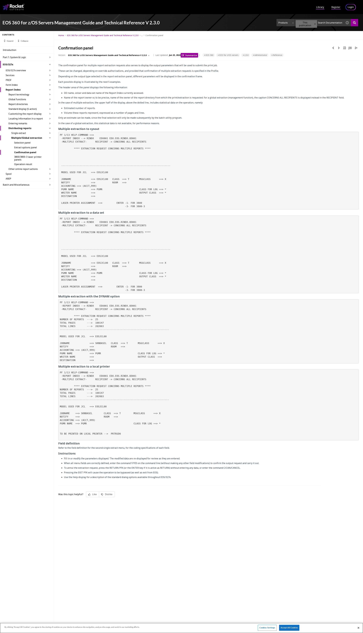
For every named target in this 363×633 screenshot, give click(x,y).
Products (283, 22)
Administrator (260, 55)
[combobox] (319, 22)
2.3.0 (246, 55)
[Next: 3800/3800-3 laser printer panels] (339, 48)
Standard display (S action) (23, 109)
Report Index (13, 89)
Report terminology (19, 94)
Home (61, 35)
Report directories (18, 104)
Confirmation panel (25, 152)
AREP (8, 178)
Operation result (23, 164)
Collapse (24, 41)
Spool (9, 173)
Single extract (18, 133)
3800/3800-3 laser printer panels (28, 158)
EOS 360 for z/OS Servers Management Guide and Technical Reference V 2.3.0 (103, 35)
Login (351, 7)
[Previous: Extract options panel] (333, 48)
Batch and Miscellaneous (16, 184)
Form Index (12, 84)
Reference (277, 55)
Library (320, 7)
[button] (315, 24)
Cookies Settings (267, 627)
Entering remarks (18, 123)
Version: (62, 55)
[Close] (358, 628)
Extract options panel (25, 147)
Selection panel (22, 142)
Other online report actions (23, 169)
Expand (10, 41)
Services (10, 75)
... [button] (142, 35)
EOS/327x (8, 64)
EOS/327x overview (16, 70)
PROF (8, 80)
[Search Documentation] (354, 22)
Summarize (191, 55)
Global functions (17, 99)
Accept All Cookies (289, 627)
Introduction (9, 50)
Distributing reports (20, 128)
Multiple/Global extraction (26, 137)
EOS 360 (209, 55)
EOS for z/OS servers (229, 55)
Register (335, 7)
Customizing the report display (25, 113)
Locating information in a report (26, 118)
